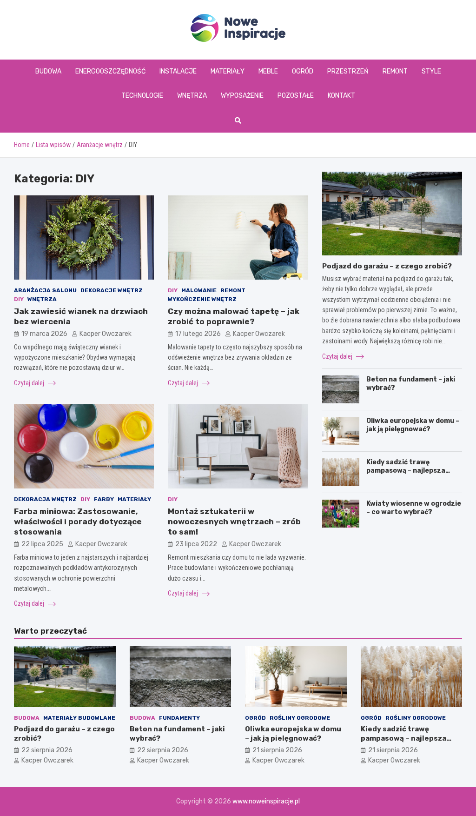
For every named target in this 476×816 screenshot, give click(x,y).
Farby (104, 499)
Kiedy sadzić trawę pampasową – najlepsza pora (405, 470)
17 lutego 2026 (198, 334)
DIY (19, 299)
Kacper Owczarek (105, 334)
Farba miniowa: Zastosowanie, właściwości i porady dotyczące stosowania (78, 521)
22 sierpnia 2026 (47, 750)
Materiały (228, 71)
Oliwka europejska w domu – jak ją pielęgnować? (412, 425)
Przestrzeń (348, 71)
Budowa (48, 71)
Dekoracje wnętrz (111, 290)
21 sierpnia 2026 (277, 750)
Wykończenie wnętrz (202, 299)
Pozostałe (296, 96)
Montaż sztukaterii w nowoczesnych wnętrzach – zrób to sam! (234, 521)
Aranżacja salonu (45, 290)
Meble (268, 71)
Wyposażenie (242, 96)
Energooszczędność (110, 71)
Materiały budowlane (79, 718)
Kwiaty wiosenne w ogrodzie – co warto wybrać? (413, 508)
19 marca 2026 (44, 334)
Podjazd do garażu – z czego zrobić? (387, 266)
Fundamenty (179, 718)
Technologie (142, 96)
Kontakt (341, 96)
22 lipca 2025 (42, 544)
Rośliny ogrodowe (300, 718)
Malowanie (199, 290)
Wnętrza (192, 96)
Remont (395, 71)
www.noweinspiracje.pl (266, 801)
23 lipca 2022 (196, 544)
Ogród (302, 71)
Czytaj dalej (30, 383)
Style (431, 71)
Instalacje (178, 71)
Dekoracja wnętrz (45, 499)
